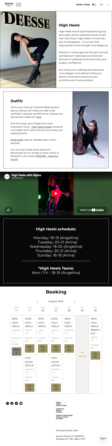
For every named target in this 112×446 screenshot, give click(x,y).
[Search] (95, 5)
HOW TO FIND (61, 405)
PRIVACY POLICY (62, 417)
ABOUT (58, 404)
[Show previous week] (37, 301)
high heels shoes (41, 126)
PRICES (58, 410)
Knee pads (16, 139)
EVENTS (59, 412)
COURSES (59, 418)
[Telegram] (16, 403)
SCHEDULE (60, 409)
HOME (58, 402)
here (38, 117)
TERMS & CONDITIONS (64, 415)
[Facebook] (11, 403)
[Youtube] (20, 403)
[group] (16, 350)
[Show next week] (74, 301)
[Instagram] (7, 403)
